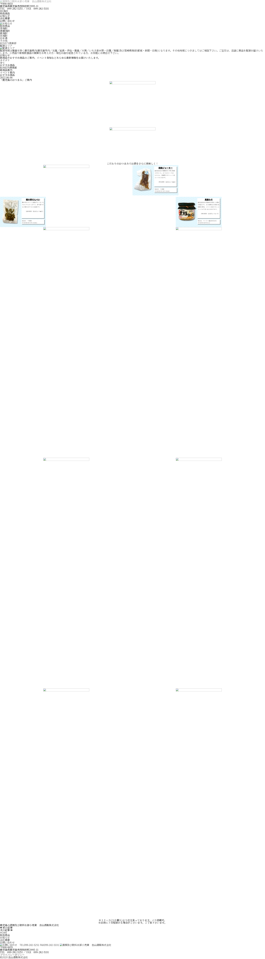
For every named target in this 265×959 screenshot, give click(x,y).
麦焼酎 (3, 33)
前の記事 (7, 927)
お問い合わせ (7, 21)
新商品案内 (6, 70)
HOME (4, 11)
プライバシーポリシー (12, 955)
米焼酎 (3, 36)
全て (2, 62)
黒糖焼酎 (5, 31)
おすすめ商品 (7, 65)
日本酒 (3, 38)
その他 (3, 40)
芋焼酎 (3, 28)
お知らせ (5, 16)
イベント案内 (7, 72)
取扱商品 (5, 13)
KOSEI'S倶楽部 (8, 43)
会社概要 (5, 18)
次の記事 (5, 930)
